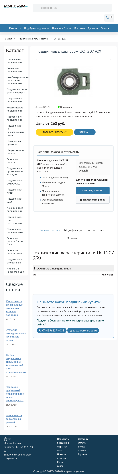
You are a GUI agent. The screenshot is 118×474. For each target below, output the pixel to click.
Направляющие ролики (16, 152)
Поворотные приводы (14, 142)
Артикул (39, 107)
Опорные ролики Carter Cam (15, 241)
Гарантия (82, 454)
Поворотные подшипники (14, 118)
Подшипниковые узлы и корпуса (32, 38)
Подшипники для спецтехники (14, 219)
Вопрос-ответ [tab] (95, 230)
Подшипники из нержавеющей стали (15, 130)
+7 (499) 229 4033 (93, 190)
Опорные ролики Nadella (15, 252)
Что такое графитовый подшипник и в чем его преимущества (15, 393)
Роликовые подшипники (14, 69)
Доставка (93, 28)
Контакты (79, 28)
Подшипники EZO (14, 200)
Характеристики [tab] (50, 230)
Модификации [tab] (73, 230)
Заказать (84, 132)
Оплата (105, 28)
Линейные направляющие (16, 270)
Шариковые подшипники (14, 60)
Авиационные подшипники (15, 209)
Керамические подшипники (15, 109)
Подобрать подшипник (36, 28)
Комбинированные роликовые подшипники (18, 80)
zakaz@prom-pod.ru (93, 199)
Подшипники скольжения (14, 261)
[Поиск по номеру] (109, 8)
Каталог (13, 28)
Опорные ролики (12, 161)
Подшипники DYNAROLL (14, 182)
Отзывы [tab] (72, 238)
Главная (8, 38)
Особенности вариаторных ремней (14, 419)
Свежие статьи (14, 286)
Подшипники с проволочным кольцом (15, 171)
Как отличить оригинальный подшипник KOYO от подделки (14, 308)
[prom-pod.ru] (16, 6)
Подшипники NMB (14, 191)
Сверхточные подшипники (14, 100)
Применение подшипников (15, 231)
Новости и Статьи (61, 28)
